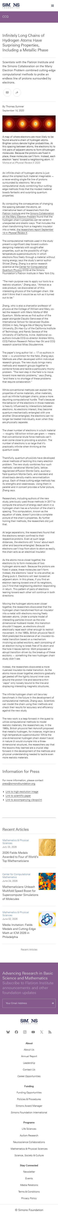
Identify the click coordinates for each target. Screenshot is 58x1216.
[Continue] (53, 1003)
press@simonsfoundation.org (18, 783)
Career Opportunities (29, 1076)
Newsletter (29, 1171)
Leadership (29, 1063)
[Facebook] (16, 1032)
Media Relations (29, 1185)
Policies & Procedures (29, 1099)
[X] (41, 1032)
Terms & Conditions (29, 1191)
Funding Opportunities (29, 1092)
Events (29, 1178)
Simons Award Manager (29, 1105)
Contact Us (29, 1069)
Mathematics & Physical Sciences (15, 842)
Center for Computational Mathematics (16, 876)
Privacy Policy (29, 1198)
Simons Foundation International (29, 1112)
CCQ (5, 16)
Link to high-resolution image (22, 791)
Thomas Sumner (15, 106)
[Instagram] (24, 1032)
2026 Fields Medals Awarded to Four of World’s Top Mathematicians (20, 857)
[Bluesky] (8, 1032)
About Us (29, 1049)
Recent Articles (29, 949)
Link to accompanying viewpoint (24, 799)
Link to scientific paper (18, 795)
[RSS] (50, 1032)
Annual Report (29, 1056)
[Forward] (17, 92)
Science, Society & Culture (29, 1155)
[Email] (7, 92)
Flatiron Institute (11, 213)
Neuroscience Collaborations (29, 1142)
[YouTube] (33, 1032)
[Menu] (52, 5)
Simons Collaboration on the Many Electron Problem (28, 215)
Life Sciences (29, 1128)
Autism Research (29, 1135)
